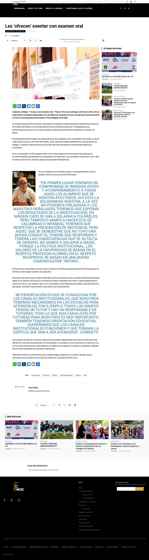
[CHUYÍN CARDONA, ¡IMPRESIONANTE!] (107, 88)
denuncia (46, 375)
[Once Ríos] (7, 36)
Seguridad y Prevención (15, 31)
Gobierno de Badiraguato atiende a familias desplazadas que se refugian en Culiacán (125, 101)
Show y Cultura (35, 8)
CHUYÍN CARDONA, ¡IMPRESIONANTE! (121, 87)
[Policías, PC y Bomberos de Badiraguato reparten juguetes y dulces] (107, 115)
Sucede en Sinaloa (119, 96)
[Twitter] (135, 1)
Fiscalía (54, 375)
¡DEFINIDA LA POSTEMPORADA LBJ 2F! (117, 77)
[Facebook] (127, 1)
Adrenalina (19, 8)
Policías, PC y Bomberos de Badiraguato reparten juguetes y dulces (124, 114)
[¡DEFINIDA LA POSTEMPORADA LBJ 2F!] (119, 62)
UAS (85, 375)
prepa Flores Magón (66, 375)
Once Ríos (15, 36)
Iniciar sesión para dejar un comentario (43, 470)
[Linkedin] (40, 40)
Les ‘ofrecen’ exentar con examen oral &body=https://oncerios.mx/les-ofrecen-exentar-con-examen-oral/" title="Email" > (69, 40)
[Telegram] (103, 40)
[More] (75, 405)
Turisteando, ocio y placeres (79, 8)
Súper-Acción (118, 110)
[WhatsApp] (35, 40)
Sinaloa (78, 375)
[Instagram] (131, 1)
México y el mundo (54, 8)
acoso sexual (36, 375)
